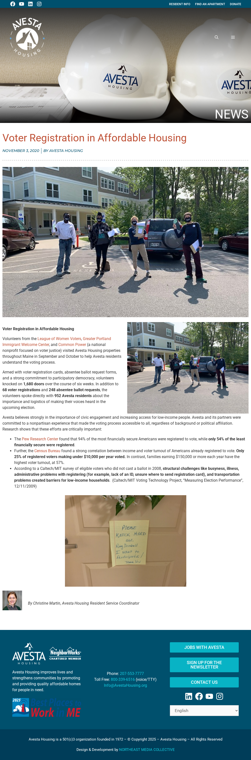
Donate (235, 4)
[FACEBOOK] (13, 4)
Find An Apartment (210, 4)
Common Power (72, 344)
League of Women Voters (59, 338)
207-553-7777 (132, 673)
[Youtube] (209, 696)
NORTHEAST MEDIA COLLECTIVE (147, 749)
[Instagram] (220, 696)
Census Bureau (47, 450)
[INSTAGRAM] (39, 4)
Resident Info (179, 4)
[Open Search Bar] (216, 37)
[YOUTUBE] (22, 4)
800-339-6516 (123, 679)
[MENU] (233, 37)
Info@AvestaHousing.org (125, 685)
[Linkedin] (189, 696)
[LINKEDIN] (30, 4)
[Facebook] (199, 696)
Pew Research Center (40, 439)
